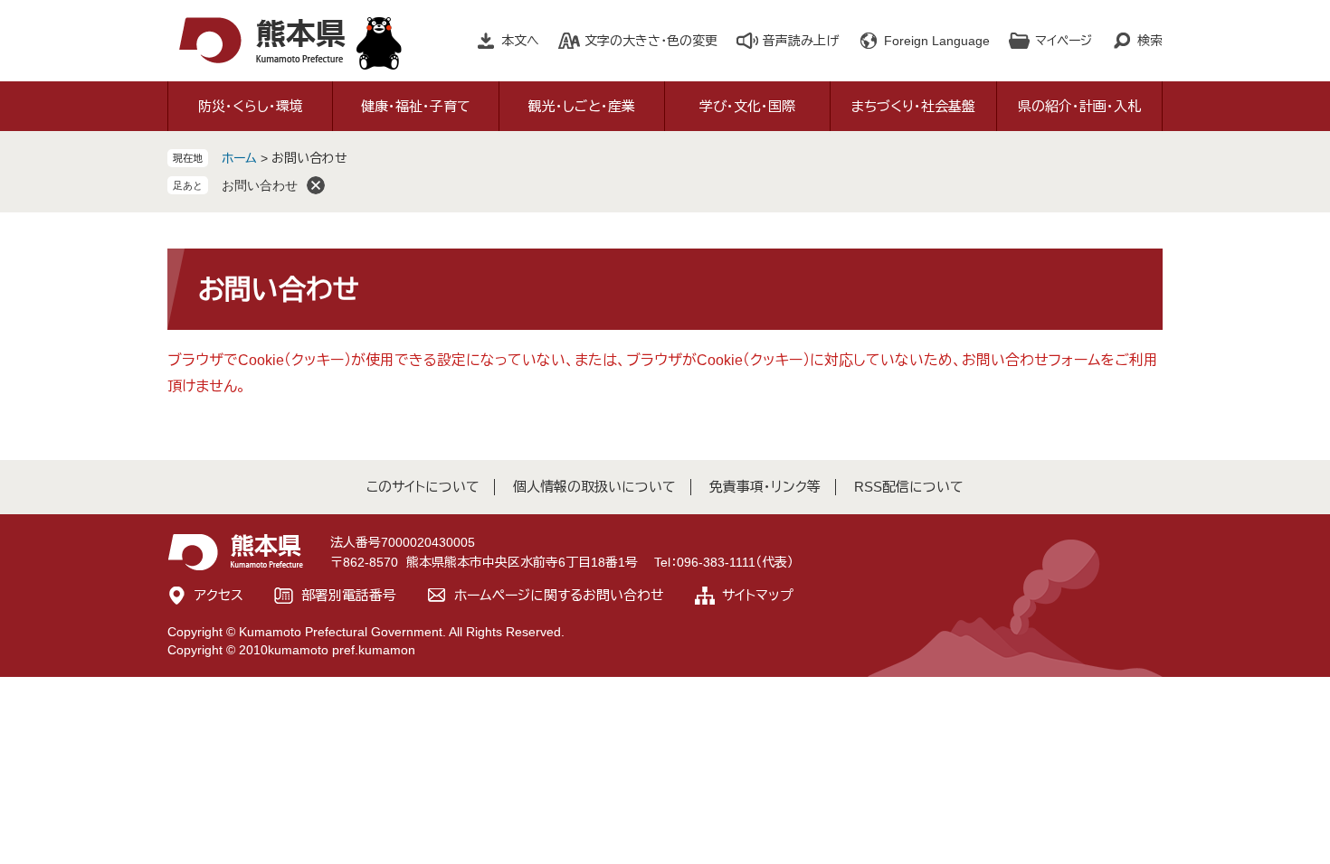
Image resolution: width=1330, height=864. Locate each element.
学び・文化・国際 (747, 106)
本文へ (520, 40)
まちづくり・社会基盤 (913, 106)
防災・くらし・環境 (250, 106)
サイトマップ (757, 595)
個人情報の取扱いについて (594, 486)
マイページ (1063, 40)
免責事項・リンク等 (765, 486)
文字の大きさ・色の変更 (650, 40)
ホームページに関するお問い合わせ (559, 595)
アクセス (219, 595)
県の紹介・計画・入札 (1079, 106)
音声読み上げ (801, 40)
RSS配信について (909, 486)
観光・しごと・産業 (581, 106)
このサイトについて (423, 486)
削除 (316, 185)
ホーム (239, 158)
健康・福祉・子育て (415, 106)
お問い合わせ (260, 185)
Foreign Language (937, 40)
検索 (1150, 40)
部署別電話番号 (348, 595)
